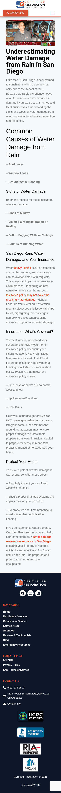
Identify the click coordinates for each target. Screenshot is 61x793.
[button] (53, 13)
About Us (8, 630)
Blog (6, 640)
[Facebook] (23, 593)
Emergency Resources (16, 644)
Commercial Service (15, 621)
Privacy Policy (11, 665)
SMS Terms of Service (16, 670)
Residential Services (15, 616)
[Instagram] (30, 593)
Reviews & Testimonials (17, 635)
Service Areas (11, 626)
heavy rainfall (22, 267)
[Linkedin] (38, 593)
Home (6, 611)
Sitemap (8, 660)
